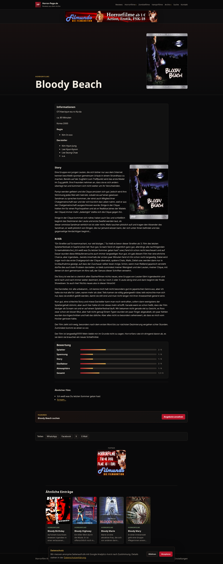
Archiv (167, 4)
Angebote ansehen (173, 416)
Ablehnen (152, 554)
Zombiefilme (144, 4)
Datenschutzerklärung (75, 557)
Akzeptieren (166, 554)
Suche (176, 4)
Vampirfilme (157, 4)
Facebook (66, 436)
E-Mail (84, 436)
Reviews (119, 4)
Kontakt (184, 4)
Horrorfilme (130, 4)
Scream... (61, 399)
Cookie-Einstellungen (177, 558)
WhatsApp (52, 436)
